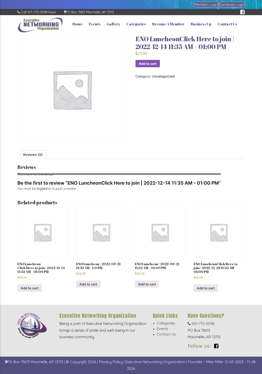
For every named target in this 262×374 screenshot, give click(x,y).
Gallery (113, 23)
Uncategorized (163, 76)
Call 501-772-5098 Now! (38, 12)
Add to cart (148, 64)
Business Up (201, 23)
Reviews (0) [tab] (33, 155)
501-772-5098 (202, 323)
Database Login (232, 4)
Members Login (206, 4)
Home (77, 23)
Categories (136, 23)
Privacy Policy (111, 361)
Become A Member (168, 23)
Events (95, 23)
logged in (44, 188)
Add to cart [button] (29, 288)
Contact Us (227, 23)
